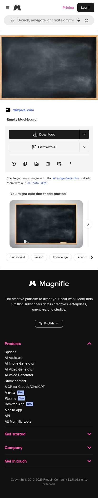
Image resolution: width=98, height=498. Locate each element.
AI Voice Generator (19, 375)
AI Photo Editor (37, 183)
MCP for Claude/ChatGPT (25, 387)
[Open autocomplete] (10, 20)
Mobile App (13, 410)
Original (30, 41)
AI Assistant (14, 358)
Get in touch (16, 461)
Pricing (68, 7)
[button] (49, 323)
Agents (14, 392)
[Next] (88, 224)
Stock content (15, 381)
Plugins (14, 398)
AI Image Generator (66, 178)
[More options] (70, 163)
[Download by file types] (84, 134)
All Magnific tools (18, 421)
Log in (85, 7)
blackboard (17, 257)
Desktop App (18, 404)
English (49, 323)
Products (13, 343)
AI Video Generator (19, 369)
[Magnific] (49, 284)
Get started (15, 433)
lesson (39, 257)
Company (13, 447)
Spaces (10, 352)
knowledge (60, 257)
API (7, 416)
